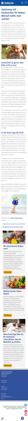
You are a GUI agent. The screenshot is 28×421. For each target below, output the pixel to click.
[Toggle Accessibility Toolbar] (22, 418)
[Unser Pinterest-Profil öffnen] (25, 411)
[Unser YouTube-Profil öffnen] (25, 414)
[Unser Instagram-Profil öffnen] (25, 408)
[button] (2, 418)
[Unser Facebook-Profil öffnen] (25, 405)
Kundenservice (4, 387)
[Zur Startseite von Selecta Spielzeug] (7, 3)
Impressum (3, 393)
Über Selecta (4, 380)
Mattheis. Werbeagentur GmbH (14, 408)
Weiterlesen (7, 272)
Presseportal (3, 376)
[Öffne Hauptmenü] (22, 3)
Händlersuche (4, 382)
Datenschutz (3, 395)
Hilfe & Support (4, 389)
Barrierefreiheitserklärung (6, 396)
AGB (2, 398)
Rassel (10, 178)
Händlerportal (4, 374)
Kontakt (3, 386)
